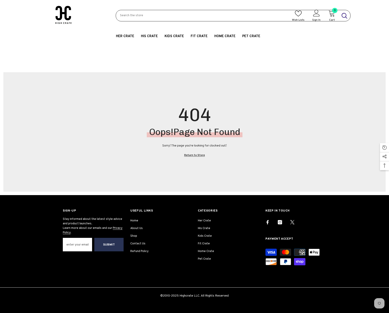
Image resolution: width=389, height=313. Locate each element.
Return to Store (194, 155)
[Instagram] (280, 222)
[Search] (233, 15)
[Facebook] (267, 222)
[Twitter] (292, 222)
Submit (109, 245)
